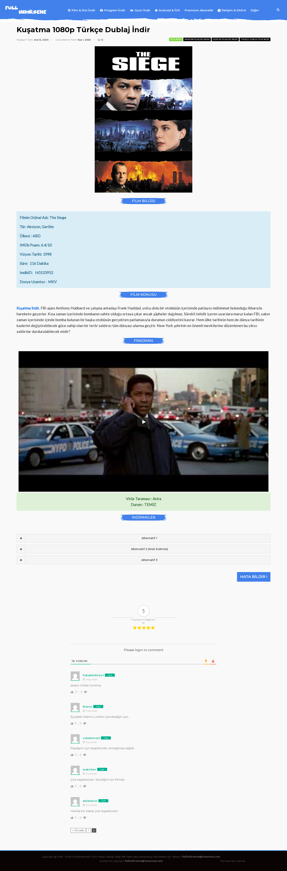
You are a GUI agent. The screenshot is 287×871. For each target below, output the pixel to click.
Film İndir (175, 39)
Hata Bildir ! (253, 576)
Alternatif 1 (149, 538)
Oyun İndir (142, 10)
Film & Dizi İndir (83, 10)
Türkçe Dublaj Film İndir (255, 39)
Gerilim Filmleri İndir (225, 39)
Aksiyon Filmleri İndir (197, 39)
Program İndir (114, 10)
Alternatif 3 (149, 560)
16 (101, 39)
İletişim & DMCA (234, 10)
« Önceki (78, 830)
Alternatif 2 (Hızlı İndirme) (149, 549)
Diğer (255, 10)
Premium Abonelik (199, 10)
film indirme (238, 860)
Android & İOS (169, 10)
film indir (226, 860)
